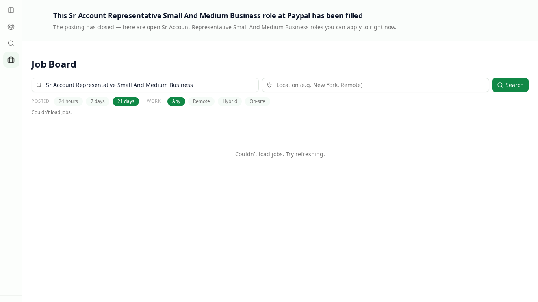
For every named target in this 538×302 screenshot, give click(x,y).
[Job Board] (11, 60)
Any (176, 101)
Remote (201, 101)
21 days (125, 101)
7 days (98, 101)
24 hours (68, 101)
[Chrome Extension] (11, 27)
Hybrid (230, 101)
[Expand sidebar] (11, 10)
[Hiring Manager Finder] (11, 43)
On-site (257, 101)
